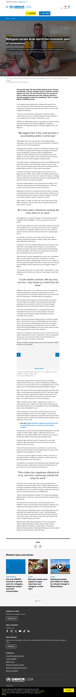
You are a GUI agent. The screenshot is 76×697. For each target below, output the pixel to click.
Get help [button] (46, 13)
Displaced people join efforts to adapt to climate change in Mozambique (60, 583)
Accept (68, 690)
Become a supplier (12, 671)
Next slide (57, 355)
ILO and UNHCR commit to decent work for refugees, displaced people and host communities (14, 585)
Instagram (11, 631)
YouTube (20, 631)
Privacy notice (9, 686)
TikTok (24, 631)
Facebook (7, 631)
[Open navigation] (7, 7)
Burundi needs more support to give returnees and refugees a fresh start (37, 584)
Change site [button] (22, 2)
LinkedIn (28, 631)
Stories (13, 18)
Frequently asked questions (15, 656)
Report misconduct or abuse (15, 665)
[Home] (15, 7)
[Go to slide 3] (40, 601)
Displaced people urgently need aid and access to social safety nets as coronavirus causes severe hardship (39, 425)
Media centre (10, 662)
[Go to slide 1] (37, 601)
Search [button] (61, 8)
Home (7, 18)
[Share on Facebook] (40, 546)
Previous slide (19, 355)
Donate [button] (65, 8)
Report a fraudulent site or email (16, 668)
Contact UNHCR (11, 659)
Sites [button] (69, 8)
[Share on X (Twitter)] (35, 546)
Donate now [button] (12, 618)
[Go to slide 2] (38, 601)
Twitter (16, 631)
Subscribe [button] (11, 646)
